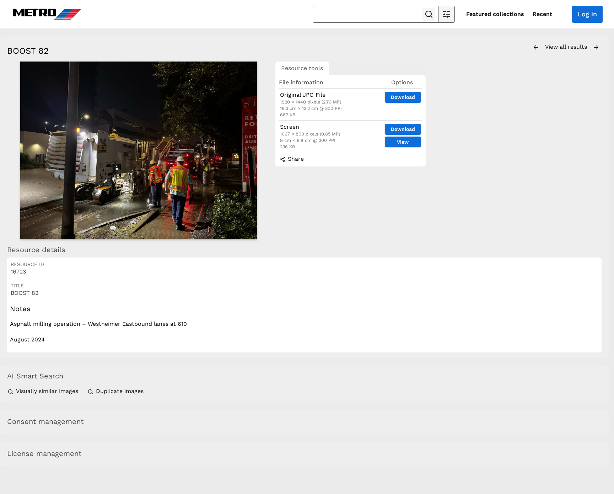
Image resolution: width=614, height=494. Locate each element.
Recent (542, 14)
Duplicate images (119, 391)
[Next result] (596, 47)
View (403, 142)
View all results (567, 46)
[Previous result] (535, 47)
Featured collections (495, 14)
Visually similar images (47, 391)
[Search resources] (428, 14)
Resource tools (302, 68)
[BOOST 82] (138, 150)
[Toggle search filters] (446, 14)
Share (295, 158)
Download (403, 97)
